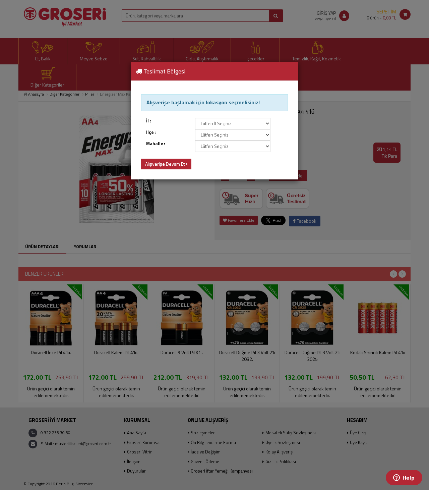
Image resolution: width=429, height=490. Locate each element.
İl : (148, 121)
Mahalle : (155, 144)
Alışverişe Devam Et (165, 163)
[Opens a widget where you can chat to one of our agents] (403, 478)
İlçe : (151, 132)
